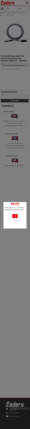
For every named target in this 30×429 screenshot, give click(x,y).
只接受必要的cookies (15, 220)
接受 (15, 216)
